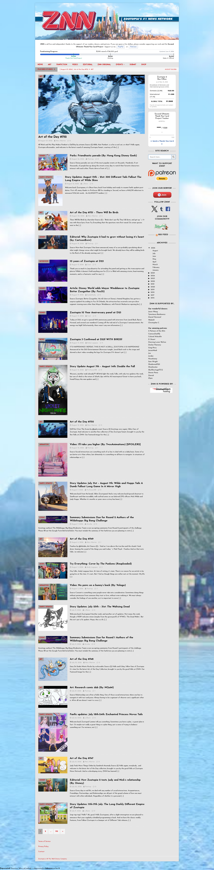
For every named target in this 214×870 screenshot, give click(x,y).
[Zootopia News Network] (107, 38)
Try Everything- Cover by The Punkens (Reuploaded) (101, 564)
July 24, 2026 (76, 718)
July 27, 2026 (76, 691)
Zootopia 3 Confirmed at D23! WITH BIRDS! (96, 339)
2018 (152, 292)
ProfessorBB (92, 370)
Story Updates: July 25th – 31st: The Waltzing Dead (100, 606)
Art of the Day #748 (82, 659)
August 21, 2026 (73, 184)
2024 (153, 276)
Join (163, 194)
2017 (152, 295)
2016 (152, 298)
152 (56, 831)
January (156, 270)
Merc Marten (61, 141)
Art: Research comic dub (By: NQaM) (92, 687)
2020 (153, 287)
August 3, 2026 (77, 589)
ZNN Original (104, 65)
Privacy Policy (43, 846)
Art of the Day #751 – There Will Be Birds (94, 212)
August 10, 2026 (78, 448)
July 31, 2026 (76, 610)
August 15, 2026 (78, 316)
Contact (41, 851)
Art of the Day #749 (81, 539)
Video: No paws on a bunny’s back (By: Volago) (98, 585)
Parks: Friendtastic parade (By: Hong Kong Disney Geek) (103, 155)
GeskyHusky (91, 295)
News (40, 65)
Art (49, 65)
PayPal (120, 47)
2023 (153, 278)
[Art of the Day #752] (91, 104)
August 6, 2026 (77, 542)
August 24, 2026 (78, 159)
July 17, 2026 (76, 811)
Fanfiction (61, 65)
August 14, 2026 (78, 370)
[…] (117, 147)
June (154, 256)
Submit (133, 65)
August (155, 251)
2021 (152, 284)
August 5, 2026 (77, 567)
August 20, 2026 (78, 216)
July (154, 253)
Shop (143, 65)
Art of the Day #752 (52, 136)
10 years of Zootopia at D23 (87, 261)
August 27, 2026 (46, 141)
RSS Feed (163, 235)
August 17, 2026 (78, 264)
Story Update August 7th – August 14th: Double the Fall (102, 366)
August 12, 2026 (78, 425)
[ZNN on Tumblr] (161, 211)
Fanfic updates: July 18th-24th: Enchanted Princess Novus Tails (106, 714)
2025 (153, 273)
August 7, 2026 (77, 490)
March (155, 264)
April (154, 262)
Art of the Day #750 (82, 422)
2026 (153, 248)
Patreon (133, 47)
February (156, 267)
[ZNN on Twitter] (154, 211)
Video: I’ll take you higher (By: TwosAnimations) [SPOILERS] (105, 444)
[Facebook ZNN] (168, 211)
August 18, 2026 (78, 243)
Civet (89, 264)
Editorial (88, 65)
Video (75, 65)
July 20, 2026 (77, 786)
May (154, 259)
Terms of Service (44, 841)
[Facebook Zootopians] (161, 228)
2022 (153, 281)
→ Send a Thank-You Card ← (162, 142)
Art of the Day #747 (81, 758)
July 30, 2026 (77, 662)
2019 (152, 290)
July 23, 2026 (76, 762)
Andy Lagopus (92, 343)
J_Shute (85, 184)
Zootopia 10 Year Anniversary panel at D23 (95, 312)
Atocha (89, 524)
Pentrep (91, 159)
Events (119, 65)
